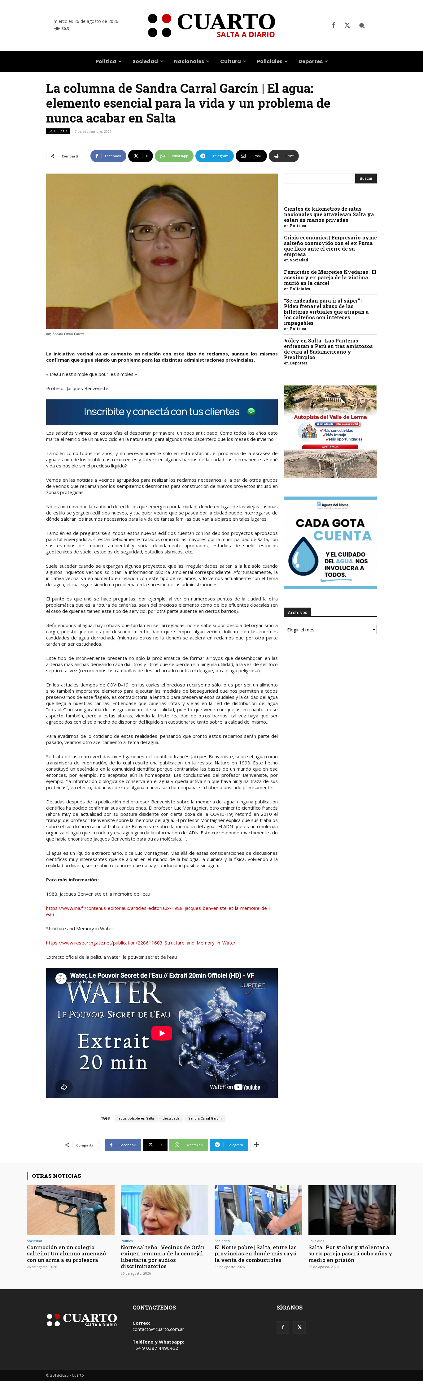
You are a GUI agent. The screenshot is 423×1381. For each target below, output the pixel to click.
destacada (171, 1118)
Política (298, 225)
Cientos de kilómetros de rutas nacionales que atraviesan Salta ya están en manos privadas (329, 214)
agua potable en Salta (136, 1118)
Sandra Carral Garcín (205, 1118)
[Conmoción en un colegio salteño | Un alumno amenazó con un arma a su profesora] (71, 1210)
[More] (256, 1145)
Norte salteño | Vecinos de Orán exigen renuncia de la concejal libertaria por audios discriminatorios (163, 1257)
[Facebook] (333, 25)
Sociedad (58, 131)
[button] (362, 25)
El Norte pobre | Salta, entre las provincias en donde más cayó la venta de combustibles (256, 1253)
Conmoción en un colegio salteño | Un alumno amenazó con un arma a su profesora (66, 1253)
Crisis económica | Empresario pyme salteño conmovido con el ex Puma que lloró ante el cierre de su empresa (330, 245)
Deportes (298, 362)
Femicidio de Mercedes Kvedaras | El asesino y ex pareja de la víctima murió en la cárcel (330, 277)
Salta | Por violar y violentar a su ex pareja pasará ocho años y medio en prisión (350, 1253)
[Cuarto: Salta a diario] (211, 25)
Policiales (300, 288)
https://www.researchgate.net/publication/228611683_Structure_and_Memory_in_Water (141, 943)
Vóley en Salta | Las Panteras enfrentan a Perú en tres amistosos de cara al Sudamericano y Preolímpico (328, 348)
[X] (347, 25)
